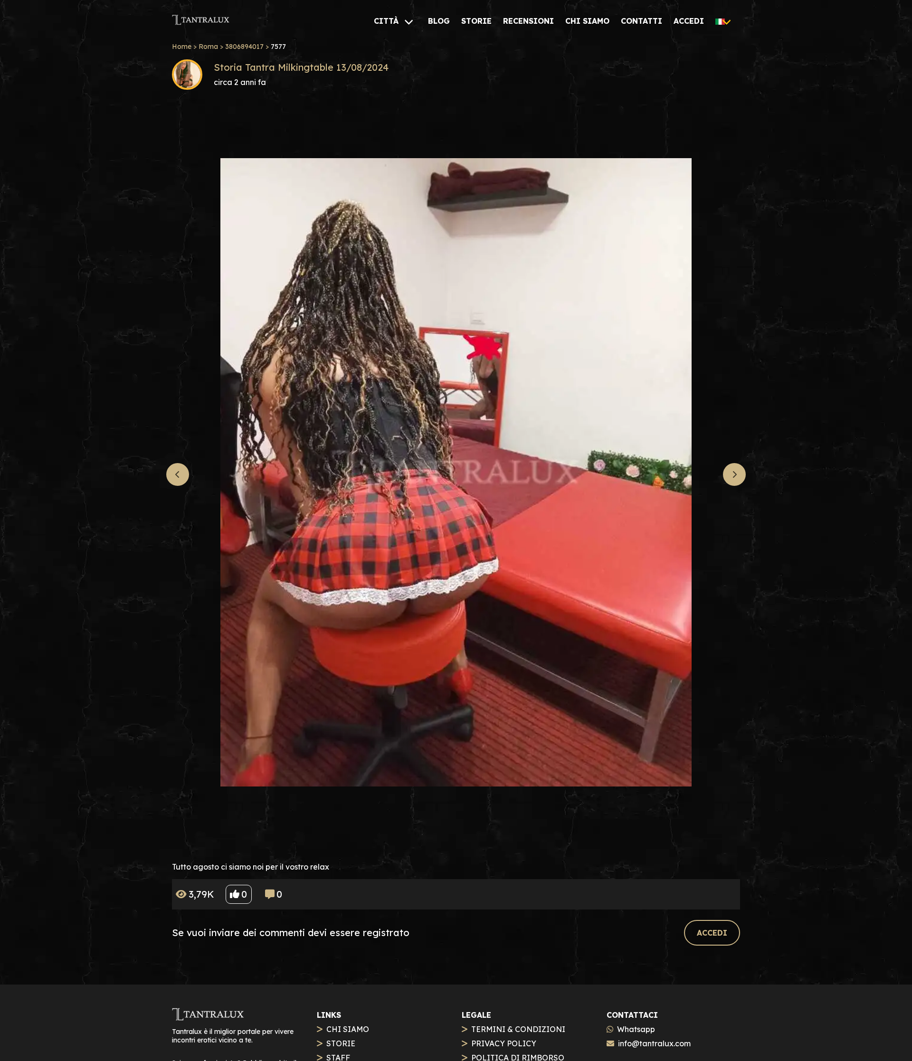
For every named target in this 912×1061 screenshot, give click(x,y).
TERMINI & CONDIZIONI (518, 1029)
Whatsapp (636, 1029)
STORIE (340, 1043)
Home (181, 46)
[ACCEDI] (712, 922)
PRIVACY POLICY (503, 1043)
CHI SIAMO (347, 1029)
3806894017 (244, 46)
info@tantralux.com (654, 1043)
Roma (208, 46)
